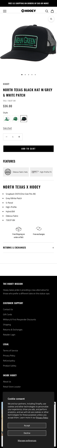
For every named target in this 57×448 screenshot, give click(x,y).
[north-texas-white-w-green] (7, 118)
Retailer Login (9, 334)
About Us (7, 381)
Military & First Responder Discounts (19, 319)
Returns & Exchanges (12, 329)
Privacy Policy (42, 417)
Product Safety (9, 365)
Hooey (6, 84)
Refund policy (9, 360)
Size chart (7, 128)
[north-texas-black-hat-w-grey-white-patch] (24, 118)
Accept (27, 425)
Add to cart (28, 148)
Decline (27, 433)
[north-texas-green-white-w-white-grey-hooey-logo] (15, 118)
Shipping (7, 324)
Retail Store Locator (12, 386)
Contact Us (8, 309)
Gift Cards (7, 314)
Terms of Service (10, 350)
